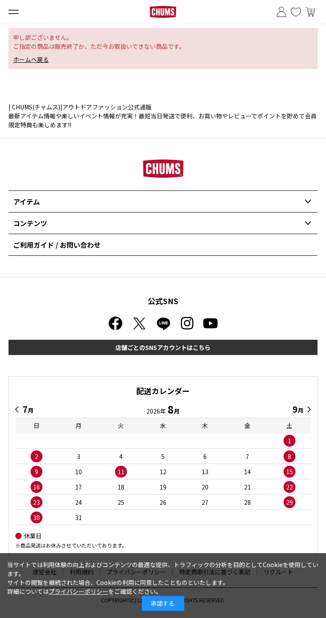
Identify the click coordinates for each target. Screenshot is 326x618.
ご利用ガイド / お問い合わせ (57, 245)
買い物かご (310, 12)
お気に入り (296, 12)
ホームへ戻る (31, 59)
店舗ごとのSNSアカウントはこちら (163, 347)
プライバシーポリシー (78, 591)
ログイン (281, 12)
